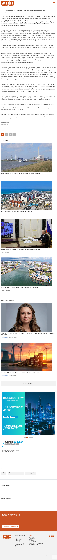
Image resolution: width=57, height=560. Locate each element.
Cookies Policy (50, 555)
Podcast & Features (19, 544)
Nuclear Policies (18, 539)
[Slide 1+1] (27, 437)
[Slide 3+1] (32, 437)
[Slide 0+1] (25, 437)
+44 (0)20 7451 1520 (33, 544)
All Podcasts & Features (28, 383)
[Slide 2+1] (30, 437)
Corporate (17, 540)
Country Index (18, 546)
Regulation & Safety (19, 538)
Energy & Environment (20, 535)
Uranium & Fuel (18, 541)
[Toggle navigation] (54, 2)
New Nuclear (18, 536)
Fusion (16, 545)
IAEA (3, 473)
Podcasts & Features (4, 337)
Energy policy (30, 473)
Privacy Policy (44, 555)
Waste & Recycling (19, 543)
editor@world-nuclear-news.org (36, 543)
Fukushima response (16, 473)
